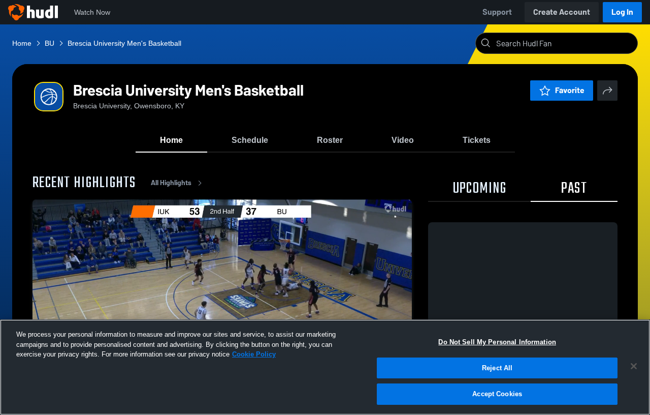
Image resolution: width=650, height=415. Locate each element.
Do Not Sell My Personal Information (497, 342)
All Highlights (171, 183)
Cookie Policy (254, 354)
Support (497, 12)
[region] (325, 367)
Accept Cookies (497, 394)
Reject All (497, 368)
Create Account (561, 12)
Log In (622, 12)
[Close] (634, 366)
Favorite (569, 90)
